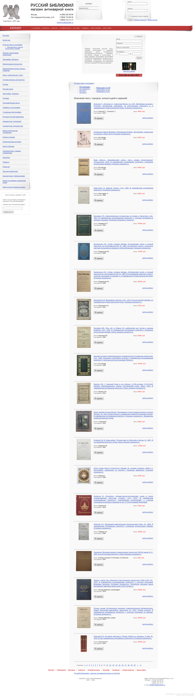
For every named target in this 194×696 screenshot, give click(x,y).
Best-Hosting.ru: (171, 694)
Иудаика (6, 98)
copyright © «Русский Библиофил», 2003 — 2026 (90, 679)
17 (125, 665)
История (6, 35)
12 (110, 665)
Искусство (6, 40)
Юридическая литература (12, 64)
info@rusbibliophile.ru (65, 23)
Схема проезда (128, 670)
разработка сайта (188, 694)
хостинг (178, 694)
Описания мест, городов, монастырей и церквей (14, 47)
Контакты (71, 670)
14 (116, 665)
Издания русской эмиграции (13, 117)
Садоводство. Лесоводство (13, 126)
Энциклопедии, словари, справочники (12, 152)
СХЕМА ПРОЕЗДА (96, 28)
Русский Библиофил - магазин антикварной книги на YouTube (97, 673)
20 (135, 665)
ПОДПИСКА (85, 28)
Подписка (116, 670)
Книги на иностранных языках (14, 187)
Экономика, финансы (11, 59)
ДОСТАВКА (76, 28)
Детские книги (8, 89)
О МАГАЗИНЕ (36, 28)
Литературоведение (10, 171)
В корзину (99, 118)
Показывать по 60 (103, 92)
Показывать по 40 (103, 90)
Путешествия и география (12, 45)
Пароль (130, 8)
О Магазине (61, 670)
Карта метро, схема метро (185, 695)
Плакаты (6, 162)
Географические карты (11, 103)
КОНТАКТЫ (45, 28)
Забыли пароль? (140, 20)
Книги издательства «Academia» (10, 131)
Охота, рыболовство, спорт (13, 75)
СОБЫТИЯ (54, 28)
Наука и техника (9, 137)
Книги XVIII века (8, 146)
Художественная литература (14, 80)
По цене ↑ (83, 91)
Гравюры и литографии (11, 108)
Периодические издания (12, 142)
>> (140, 665)
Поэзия (5, 84)
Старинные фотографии (12, 112)
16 (122, 665)
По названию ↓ (85, 89)
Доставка (106, 670)
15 (119, 665)
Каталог (51, 670)
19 (132, 665)
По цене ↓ (83, 92)
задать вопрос (147, 118)
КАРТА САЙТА (107, 28)
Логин (129, 2)
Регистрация (152, 20)
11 (107, 665)
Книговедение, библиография (14, 176)
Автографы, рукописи (11, 94)
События (81, 670)
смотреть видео (129, 71)
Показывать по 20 (103, 88)
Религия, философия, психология (11, 54)
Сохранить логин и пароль (139, 16)
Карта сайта (141, 670)
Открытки (6, 167)
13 (113, 665)
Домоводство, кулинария (12, 121)
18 (128, 665)
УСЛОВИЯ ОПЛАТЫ (65, 28)
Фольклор (6, 157)
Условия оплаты (94, 670)
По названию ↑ (85, 87)
